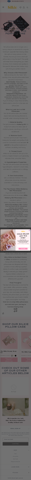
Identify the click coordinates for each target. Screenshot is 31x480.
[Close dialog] (29, 230)
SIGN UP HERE (23, 248)
